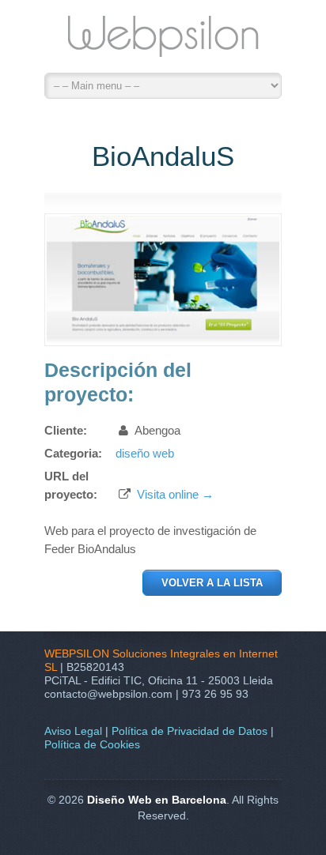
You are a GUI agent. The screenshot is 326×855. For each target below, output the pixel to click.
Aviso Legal (73, 731)
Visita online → (175, 494)
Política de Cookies (92, 744)
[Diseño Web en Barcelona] (163, 40)
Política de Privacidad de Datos (189, 731)
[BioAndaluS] (163, 339)
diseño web (145, 453)
